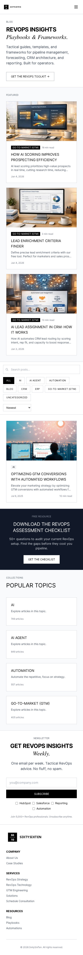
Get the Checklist (41, 559)
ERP (37, 388)
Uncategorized (17, 397)
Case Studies (14, 863)
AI (20, 380)
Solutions (12, 895)
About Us (12, 857)
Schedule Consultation (20, 901)
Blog (9, 388)
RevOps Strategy (17, 879)
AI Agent (35, 380)
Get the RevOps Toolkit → (30, 76)
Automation (57, 380)
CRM (24, 388)
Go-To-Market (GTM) (62, 388)
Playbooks (12, 922)
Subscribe (41, 793)
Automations (14, 928)
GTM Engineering (17, 890)
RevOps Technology (19, 884)
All (8, 380)
